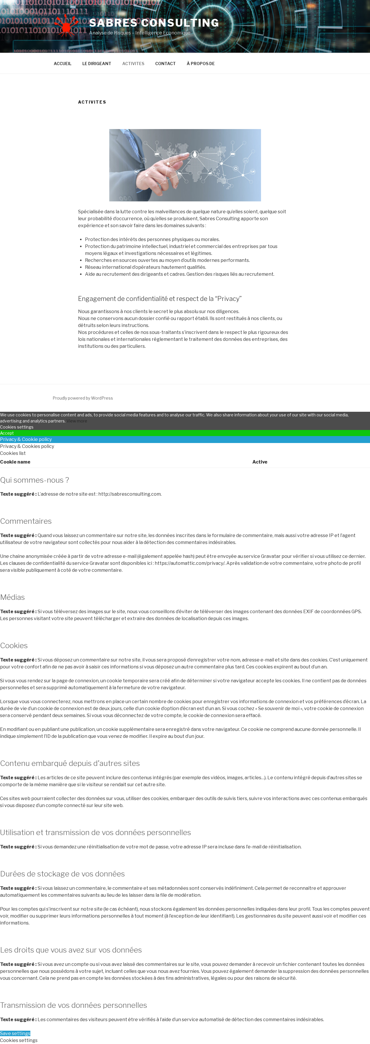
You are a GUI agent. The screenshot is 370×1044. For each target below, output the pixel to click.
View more (76, 420)
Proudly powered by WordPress (83, 398)
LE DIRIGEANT (96, 63)
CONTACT (165, 63)
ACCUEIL (62, 63)
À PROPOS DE (201, 63)
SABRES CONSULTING (154, 22)
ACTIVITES (133, 63)
